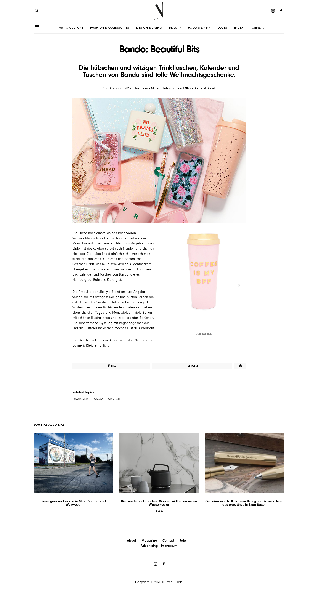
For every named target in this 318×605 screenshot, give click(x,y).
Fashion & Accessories (109, 27)
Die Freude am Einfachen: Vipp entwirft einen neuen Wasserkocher (159, 503)
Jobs (183, 540)
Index (239, 27)
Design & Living (149, 27)
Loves (222, 27)
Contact (168, 540)
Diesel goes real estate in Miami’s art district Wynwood (73, 503)
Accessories (81, 399)
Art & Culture (71, 27)
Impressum (169, 546)
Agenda (257, 27)
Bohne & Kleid (204, 88)
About (131, 540)
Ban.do (99, 399)
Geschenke (114, 399)
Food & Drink (199, 27)
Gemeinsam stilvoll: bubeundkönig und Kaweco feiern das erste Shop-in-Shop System (244, 503)
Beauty (175, 27)
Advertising (149, 546)
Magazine (149, 540)
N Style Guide (172, 582)
